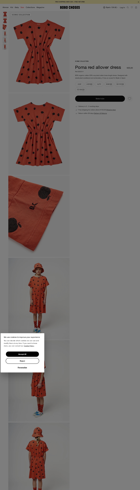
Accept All (22, 354)
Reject (22, 361)
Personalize (22, 367)
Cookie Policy (29, 346)
